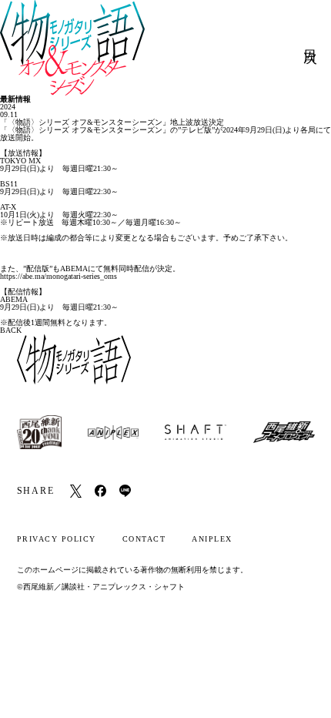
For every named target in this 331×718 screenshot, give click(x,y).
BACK (11, 330)
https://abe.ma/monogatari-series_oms (58, 276)
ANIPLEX (212, 539)
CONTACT (144, 539)
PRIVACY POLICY (56, 539)
